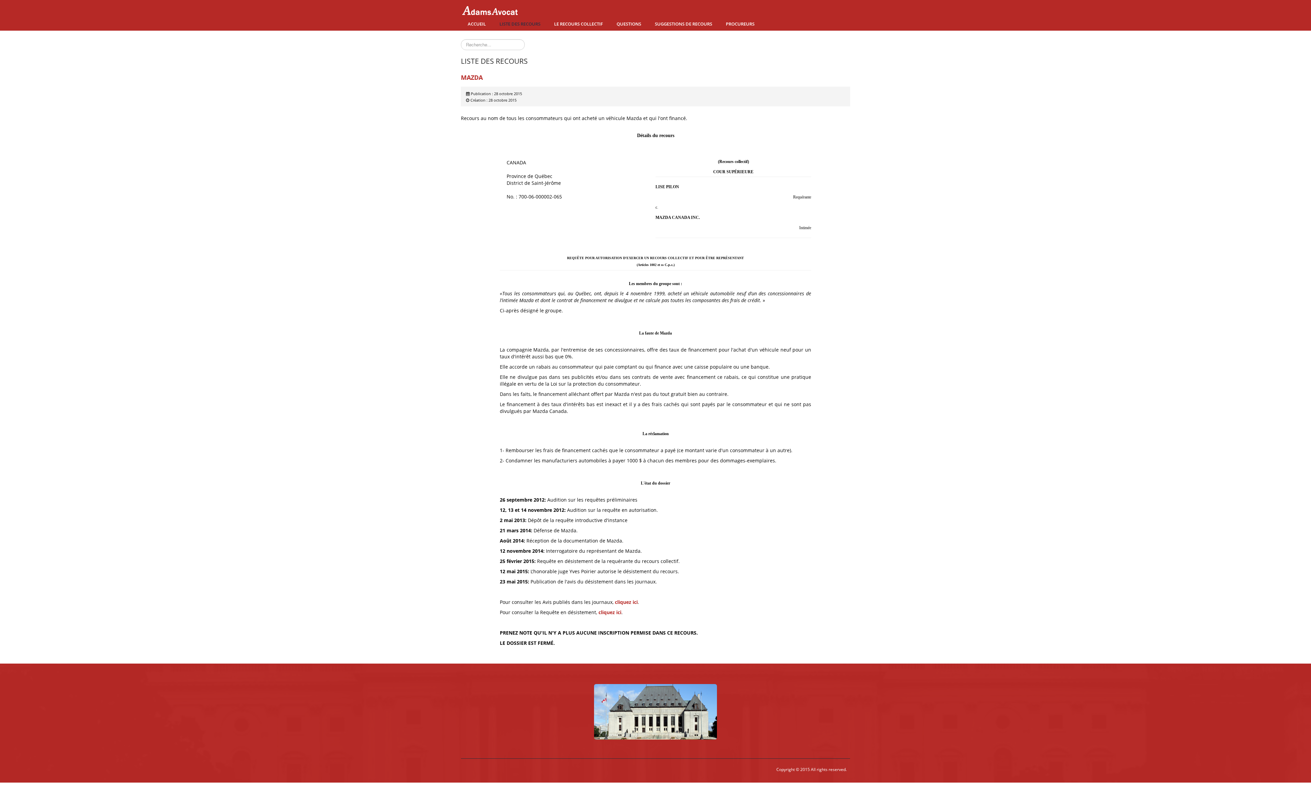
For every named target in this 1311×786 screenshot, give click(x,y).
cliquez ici (626, 602)
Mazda (472, 77)
